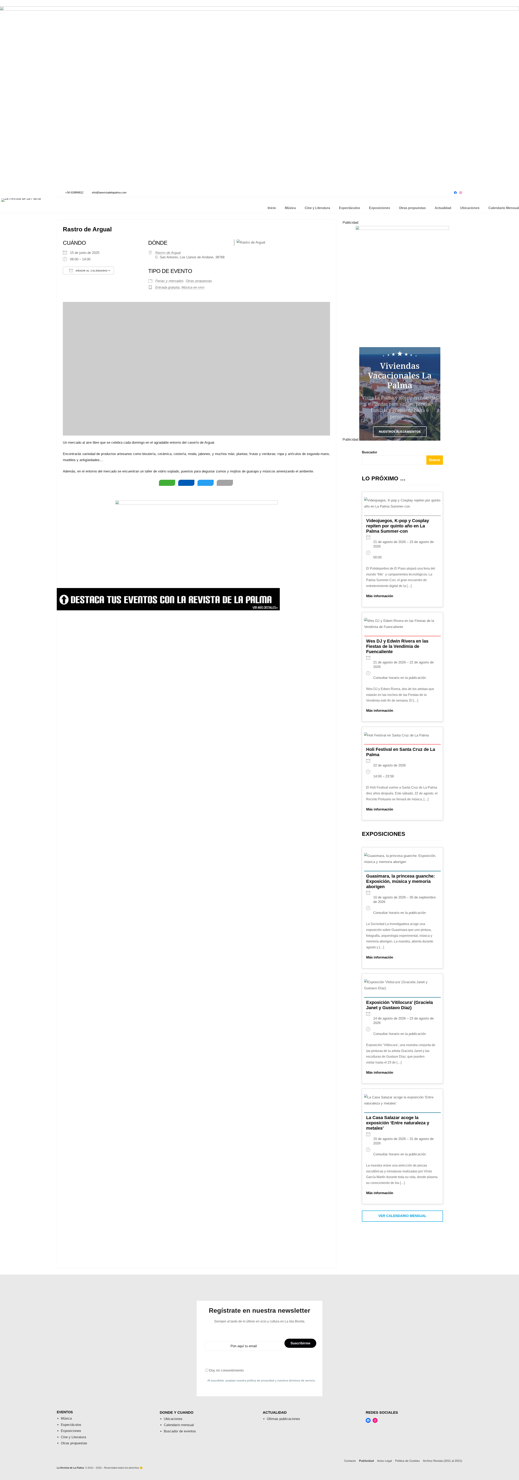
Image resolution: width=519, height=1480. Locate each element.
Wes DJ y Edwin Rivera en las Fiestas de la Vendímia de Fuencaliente (397, 646)
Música (66, 1418)
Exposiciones (71, 1431)
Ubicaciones (173, 1419)
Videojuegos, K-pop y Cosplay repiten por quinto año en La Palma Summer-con (397, 526)
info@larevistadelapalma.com (109, 192)
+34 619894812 (74, 192)
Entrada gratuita (167, 287)
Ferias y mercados (169, 281)
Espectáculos (71, 1425)
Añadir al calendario (91, 270)
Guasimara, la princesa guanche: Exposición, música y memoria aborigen (400, 881)
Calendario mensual (179, 1425)
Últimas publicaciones (283, 1419)
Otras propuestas (199, 281)
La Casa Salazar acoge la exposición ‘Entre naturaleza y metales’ (397, 1123)
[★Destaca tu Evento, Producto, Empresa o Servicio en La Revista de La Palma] (168, 609)
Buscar (434, 460)
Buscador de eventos (180, 1431)
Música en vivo (192, 287)
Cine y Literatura (73, 1437)
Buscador (369, 452)
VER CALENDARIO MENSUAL (402, 1216)
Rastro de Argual (168, 253)
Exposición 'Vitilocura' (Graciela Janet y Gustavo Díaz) (399, 1005)
